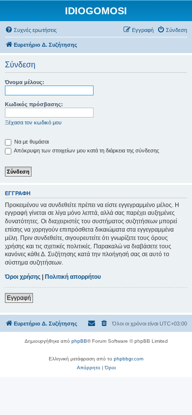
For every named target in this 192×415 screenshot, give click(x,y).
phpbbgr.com (128, 358)
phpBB (79, 341)
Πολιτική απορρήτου (73, 276)
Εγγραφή (19, 298)
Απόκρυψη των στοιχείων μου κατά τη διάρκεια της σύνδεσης (86, 150)
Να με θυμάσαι (31, 142)
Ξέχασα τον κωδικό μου (33, 122)
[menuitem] (31, 30)
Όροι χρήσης (22, 276)
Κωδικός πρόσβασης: (34, 104)
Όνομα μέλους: (24, 82)
